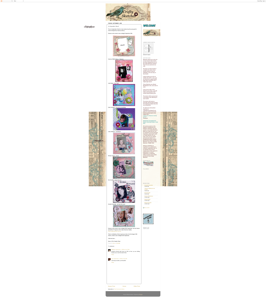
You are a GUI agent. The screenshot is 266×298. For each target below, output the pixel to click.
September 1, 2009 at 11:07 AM (122, 249)
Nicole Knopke (147, 202)
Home (124, 286)
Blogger (140, 294)
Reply (112, 254)
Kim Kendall (147, 192)
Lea (112, 258)
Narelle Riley (147, 199)
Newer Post (111, 286)
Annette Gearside (148, 185)
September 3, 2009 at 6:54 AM (120, 258)
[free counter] (146, 207)
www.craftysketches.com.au (114, 231)
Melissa (113, 249)
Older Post (137, 286)
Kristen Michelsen (148, 196)
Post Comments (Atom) (119, 289)
